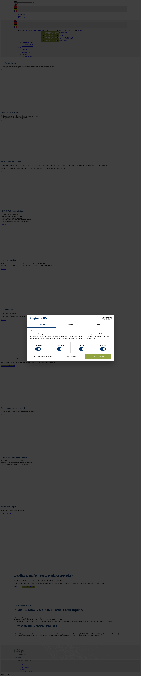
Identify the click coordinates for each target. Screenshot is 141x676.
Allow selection (70, 356)
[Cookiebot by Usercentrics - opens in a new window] (103, 318)
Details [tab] (70, 324)
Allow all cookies (98, 356)
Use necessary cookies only (43, 356)
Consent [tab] (42, 324)
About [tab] (99, 324)
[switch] (59, 349)
